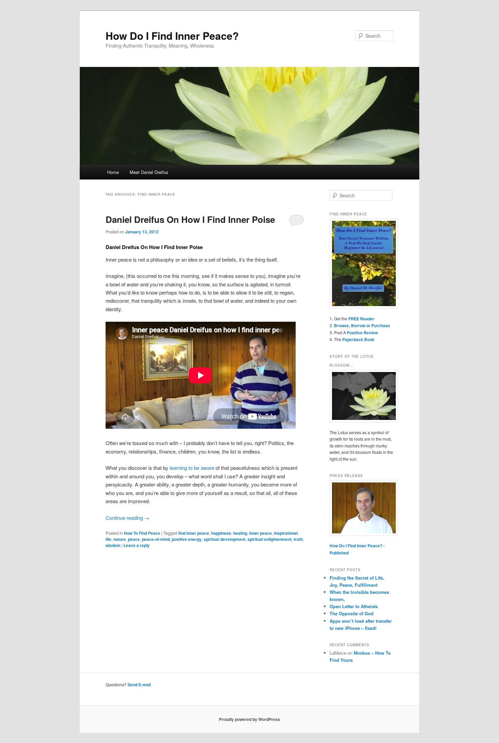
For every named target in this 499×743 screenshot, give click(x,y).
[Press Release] (361, 508)
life (108, 539)
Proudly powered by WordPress (249, 719)
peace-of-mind (156, 539)
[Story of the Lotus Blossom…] (361, 396)
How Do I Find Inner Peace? (172, 35)
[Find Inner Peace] (361, 263)
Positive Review (362, 333)
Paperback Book (358, 339)
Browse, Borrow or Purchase (362, 325)
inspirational (286, 533)
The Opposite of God (351, 613)
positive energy (187, 539)
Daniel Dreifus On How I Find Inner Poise (190, 219)
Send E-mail (139, 685)
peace (134, 539)
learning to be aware (192, 467)
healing (240, 533)
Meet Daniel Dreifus (149, 172)
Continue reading (127, 517)
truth (298, 539)
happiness (221, 533)
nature (119, 539)
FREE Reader (361, 319)
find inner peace (193, 533)
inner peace (260, 533)
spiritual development (224, 539)
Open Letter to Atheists (354, 606)
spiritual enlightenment (269, 539)
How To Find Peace (142, 533)
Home (113, 172)
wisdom (113, 545)
